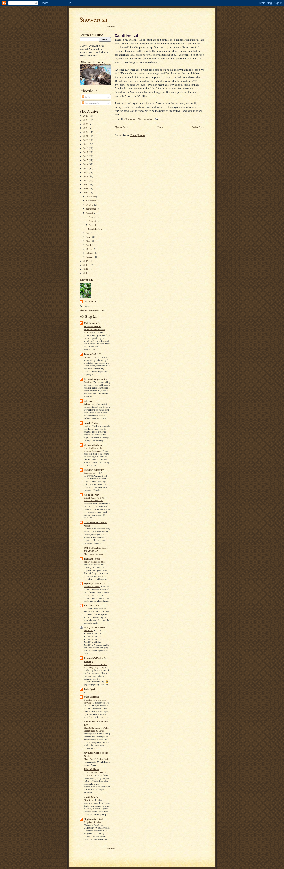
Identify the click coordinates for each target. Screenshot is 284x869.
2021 (86, 135)
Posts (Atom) (137, 135)
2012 (86, 172)
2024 (86, 123)
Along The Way (91, 494)
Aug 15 (93, 220)
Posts (87, 96)
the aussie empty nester (95, 379)
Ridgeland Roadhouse (94, 822)
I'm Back (88, 630)
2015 (86, 160)
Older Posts (198, 127)
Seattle (87, 425)
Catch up (88, 382)
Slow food (89, 800)
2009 (86, 184)
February (90, 252)
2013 (86, 168)
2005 (86, 264)
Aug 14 (93, 224)
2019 (86, 144)
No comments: (145, 119)
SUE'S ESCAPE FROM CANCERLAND (96, 549)
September (91, 208)
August (89, 212)
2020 (86, 140)
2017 (86, 152)
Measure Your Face (93, 357)
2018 (86, 148)
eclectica (88, 401)
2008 (86, 188)
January (90, 256)
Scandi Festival (95, 228)
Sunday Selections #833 (95, 561)
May (88, 240)
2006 (86, 260)
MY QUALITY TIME (95, 627)
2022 (86, 132)
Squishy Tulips (91, 423)
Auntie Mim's (91, 797)
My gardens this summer (95, 554)
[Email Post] (156, 119)
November (91, 200)
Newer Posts (121, 127)
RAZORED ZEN (92, 605)
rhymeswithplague (93, 445)
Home (160, 127)
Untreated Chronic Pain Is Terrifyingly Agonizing (95, 666)
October (90, 204)
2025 (86, 119)
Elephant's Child (92, 558)
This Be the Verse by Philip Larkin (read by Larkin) (96, 729)
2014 (86, 164)
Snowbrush (93, 19)
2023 (86, 127)
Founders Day (90, 472)
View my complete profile (92, 309)
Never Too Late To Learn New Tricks (95, 774)
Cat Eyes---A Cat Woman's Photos (92, 324)
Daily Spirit (90, 689)
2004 (86, 269)
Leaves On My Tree (94, 354)
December (91, 196)
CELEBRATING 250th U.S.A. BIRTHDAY (94, 499)
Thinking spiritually (94, 470)
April (88, 244)
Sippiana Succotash (93, 819)
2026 (86, 115)
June (88, 236)
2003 (86, 273)
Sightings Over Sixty (94, 583)
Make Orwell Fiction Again (97, 758)
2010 (86, 180)
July (88, 232)
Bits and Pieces (91, 769)
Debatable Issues (92, 586)
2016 (86, 156)
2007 (86, 192)
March (89, 248)
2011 (86, 176)
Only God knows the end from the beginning (95, 449)
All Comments (91, 102)
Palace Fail (89, 403)
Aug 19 (93, 216)
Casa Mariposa (91, 697)
